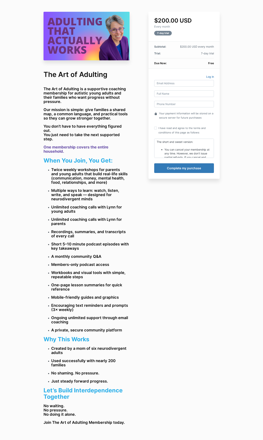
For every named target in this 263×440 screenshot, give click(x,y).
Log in (210, 76)
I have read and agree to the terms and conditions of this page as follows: (182, 130)
